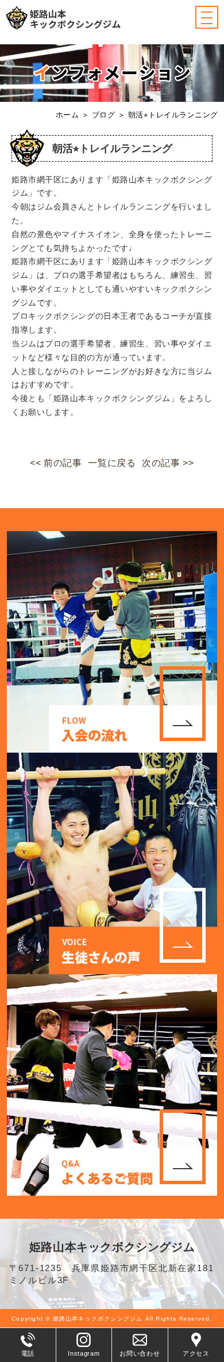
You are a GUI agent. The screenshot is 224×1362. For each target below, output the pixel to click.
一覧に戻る (112, 463)
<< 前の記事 (56, 463)
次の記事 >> (168, 463)
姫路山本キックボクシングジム (112, 1247)
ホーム (67, 114)
